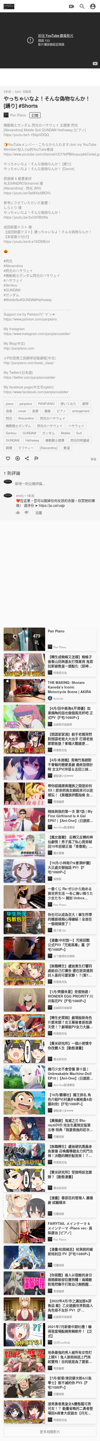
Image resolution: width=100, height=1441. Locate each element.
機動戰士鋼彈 (54, 440)
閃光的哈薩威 (79, 440)
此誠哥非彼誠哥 (62, 724)
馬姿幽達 (58, 801)
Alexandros (26, 418)
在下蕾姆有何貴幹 (64, 956)
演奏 (9, 411)
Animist (58, 698)
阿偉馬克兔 (60, 673)
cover (22, 411)
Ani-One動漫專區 (64, 827)
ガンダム (48, 433)
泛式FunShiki (61, 1342)
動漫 (67, 447)
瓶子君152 (59, 930)
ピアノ (61, 411)
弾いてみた (68, 403)
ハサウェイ (76, 425)
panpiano (25, 403)
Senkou (11, 433)
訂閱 (35, 115)
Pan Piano (59, 647)
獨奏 (47, 411)
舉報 (93, 459)
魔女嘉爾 (58, 853)
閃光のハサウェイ (52, 418)
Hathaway (32, 440)
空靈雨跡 (58, 1136)
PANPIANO (46, 403)
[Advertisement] (50, 77)
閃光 (9, 418)
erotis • (25, 495)
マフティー (26, 447)
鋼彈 (9, 447)
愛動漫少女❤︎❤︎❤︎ (63, 776)
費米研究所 (60, 1059)
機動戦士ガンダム (18, 425)
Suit (79, 433)
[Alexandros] (49, 447)
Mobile (65, 433)
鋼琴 (85, 403)
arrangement (81, 411)
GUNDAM (29, 433)
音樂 (35, 411)
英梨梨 (57, 879)
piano (9, 403)
